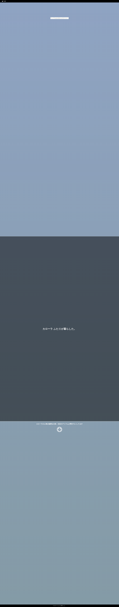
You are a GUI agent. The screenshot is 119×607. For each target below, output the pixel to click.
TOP (4, 1)
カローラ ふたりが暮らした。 (59, 328)
